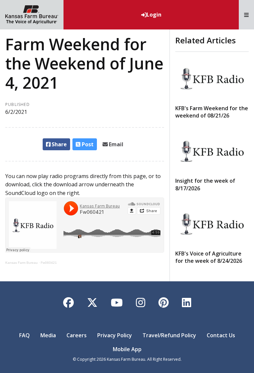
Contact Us (221, 335)
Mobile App (127, 349)
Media (48, 335)
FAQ (24, 335)
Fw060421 (49, 262)
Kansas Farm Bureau (21, 262)
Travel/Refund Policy (169, 335)
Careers (76, 335)
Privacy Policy (114, 335)
